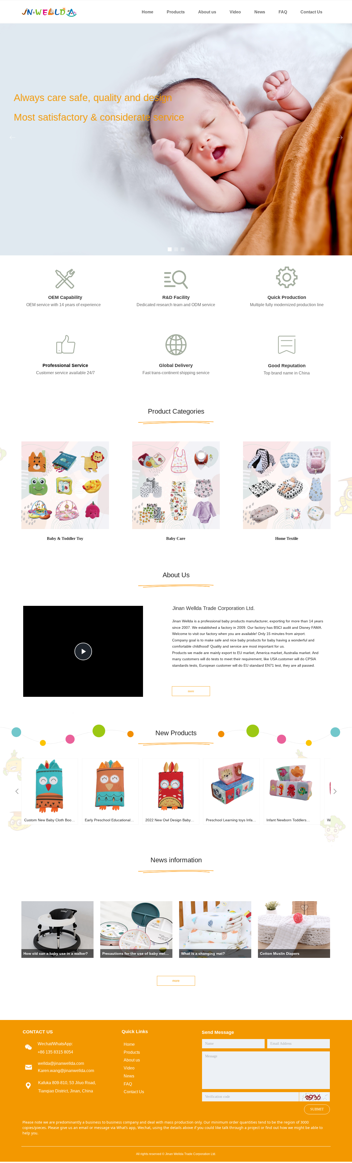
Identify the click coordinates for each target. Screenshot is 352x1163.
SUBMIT (317, 1109)
